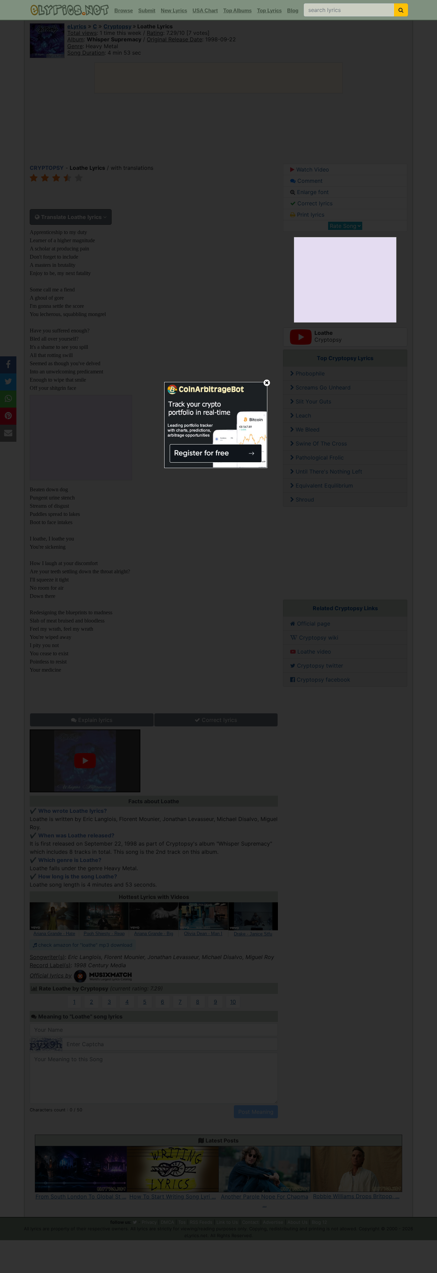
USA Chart (205, 10)
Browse (123, 10)
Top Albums (237, 10)
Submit (146, 10)
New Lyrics (174, 10)
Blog (292, 10)
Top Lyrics (269, 10)
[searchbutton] (401, 9)
